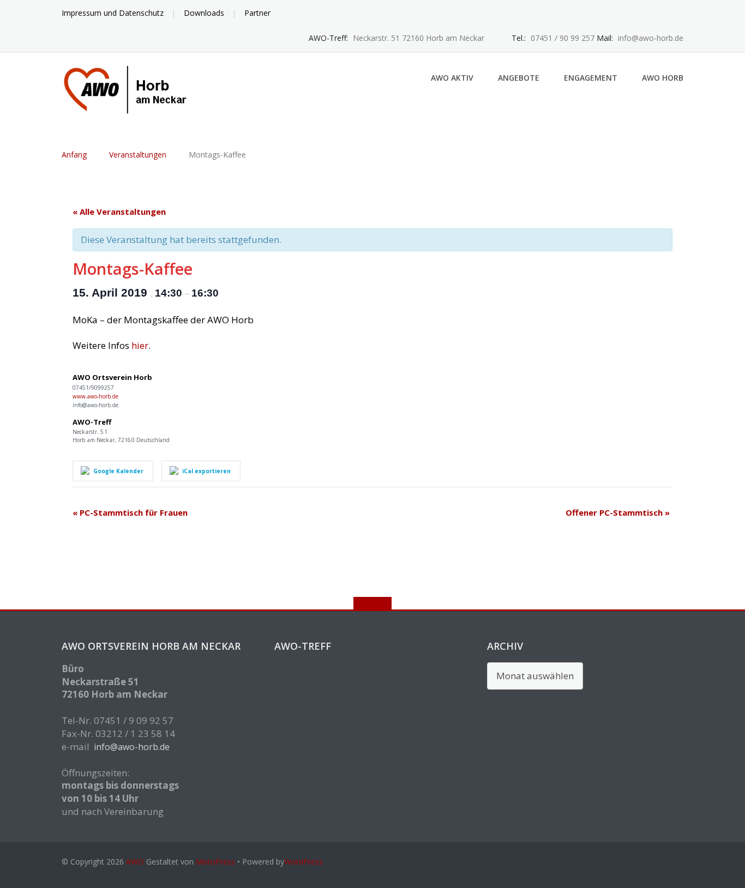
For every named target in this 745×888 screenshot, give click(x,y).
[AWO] (132, 88)
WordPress (303, 861)
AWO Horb (662, 78)
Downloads (204, 13)
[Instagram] (678, 13)
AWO (135, 861)
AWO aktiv (452, 78)
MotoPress (215, 861)
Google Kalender (118, 471)
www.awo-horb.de (95, 396)
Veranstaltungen (137, 154)
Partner (257, 13)
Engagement (590, 78)
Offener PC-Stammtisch (618, 512)
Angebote (518, 78)
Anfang (74, 154)
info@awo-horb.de (132, 747)
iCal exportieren (206, 471)
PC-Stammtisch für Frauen (130, 512)
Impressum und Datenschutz (113, 13)
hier (139, 345)
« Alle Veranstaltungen (119, 211)
